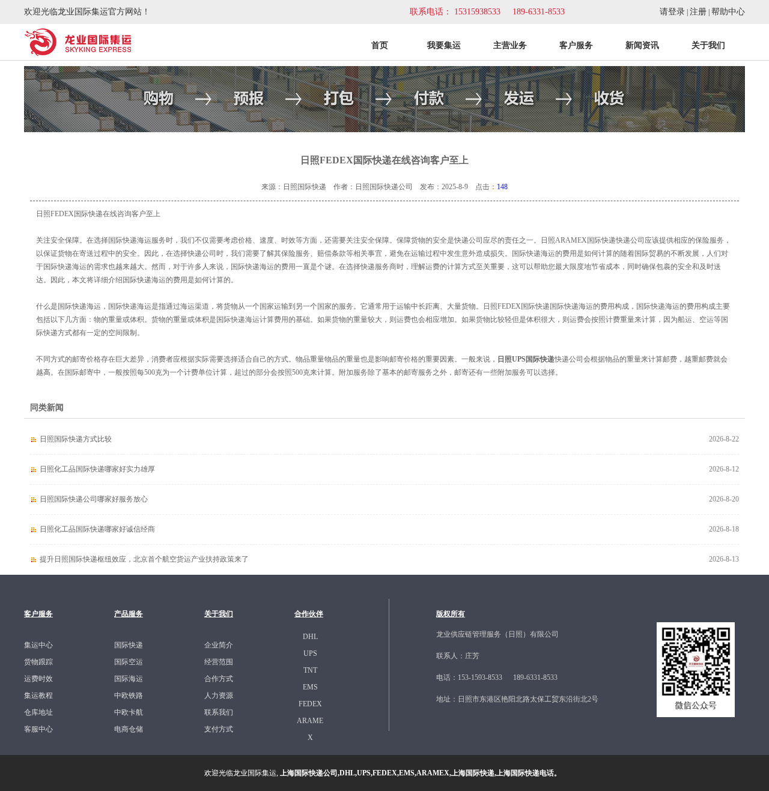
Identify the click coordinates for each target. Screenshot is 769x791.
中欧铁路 (128, 695)
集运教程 (38, 695)
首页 (379, 45)
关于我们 (708, 45)
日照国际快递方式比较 (76, 439)
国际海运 (128, 678)
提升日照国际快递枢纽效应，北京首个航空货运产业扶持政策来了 (144, 559)
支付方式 (218, 729)
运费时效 (38, 678)
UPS (310, 653)
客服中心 (38, 729)
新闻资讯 (642, 45)
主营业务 (510, 45)
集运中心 (38, 645)
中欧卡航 (128, 712)
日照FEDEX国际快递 (516, 306)
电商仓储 (128, 729)
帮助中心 (728, 11)
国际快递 (128, 645)
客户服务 (576, 45)
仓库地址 (38, 712)
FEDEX (310, 704)
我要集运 (444, 45)
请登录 (672, 11)
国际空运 (128, 662)
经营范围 (218, 662)
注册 (698, 11)
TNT (310, 670)
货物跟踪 (38, 662)
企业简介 (218, 645)
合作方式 (218, 678)
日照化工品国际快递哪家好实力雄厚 (97, 469)
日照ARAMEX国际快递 (578, 240)
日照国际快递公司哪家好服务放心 (94, 499)
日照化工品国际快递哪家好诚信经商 (97, 529)
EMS (310, 687)
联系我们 (218, 712)
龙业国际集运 (254, 773)
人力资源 (218, 695)
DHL (310, 636)
